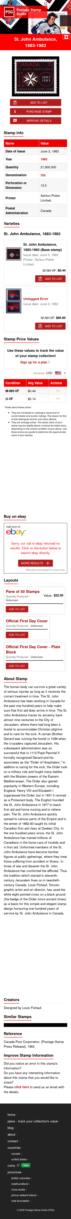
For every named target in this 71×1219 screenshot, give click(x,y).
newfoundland (19, 1184)
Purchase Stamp (39, 111)
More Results (32, 563)
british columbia (20, 1178)
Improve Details (39, 120)
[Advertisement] (35, 474)
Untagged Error (35, 298)
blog (10, 1127)
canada (15, 1153)
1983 (44, 159)
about (11, 1134)
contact (13, 1140)
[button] (58, 391)
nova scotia (18, 1189)
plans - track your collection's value (33, 1121)
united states (19, 1159)
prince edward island (23, 1195)
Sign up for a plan (33, 362)
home (11, 1114)
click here (21, 1087)
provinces (14, 1172)
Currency (39, 373)
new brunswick (20, 1201)
